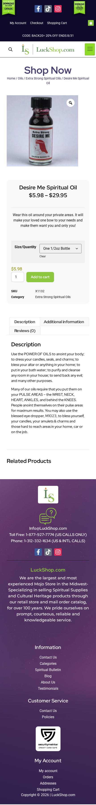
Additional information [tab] (64, 321)
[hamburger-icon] (90, 49)
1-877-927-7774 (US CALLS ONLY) (56, 534)
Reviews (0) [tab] (24, 330)
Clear (43, 256)
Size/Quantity (25, 247)
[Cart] (91, 23)
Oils (20, 78)
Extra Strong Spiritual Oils (43, 78)
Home (11, 78)
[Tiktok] (48, 8)
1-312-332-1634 (38, 540)
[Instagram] (58, 8)
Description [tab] (24, 321)
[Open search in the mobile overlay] (10, 49)
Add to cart (40, 277)
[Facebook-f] (38, 8)
